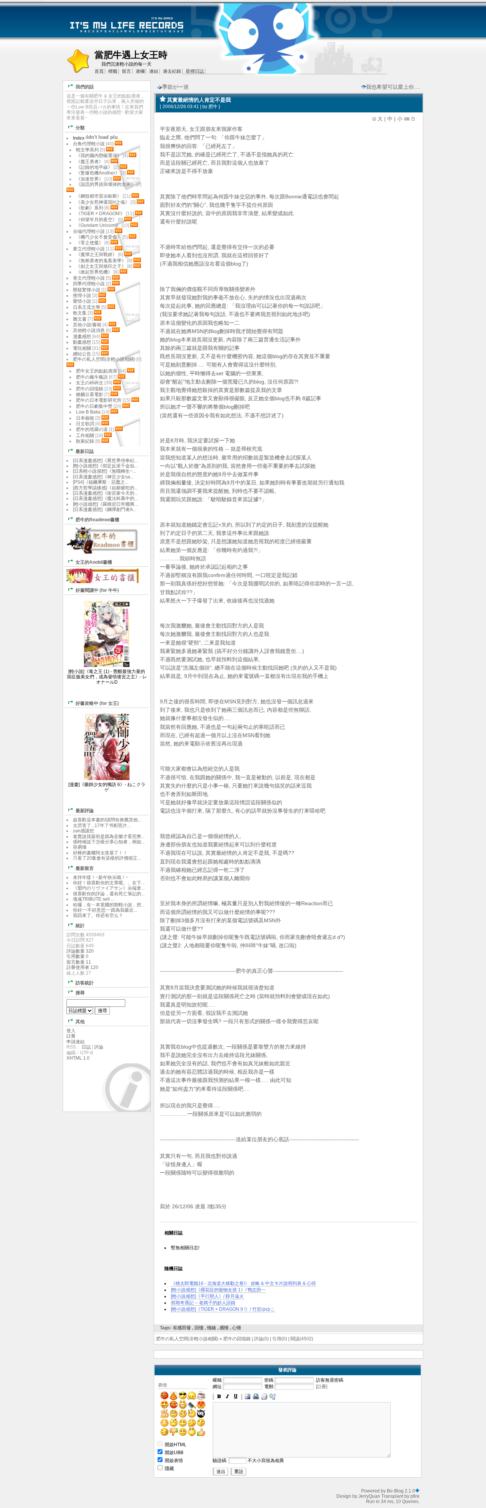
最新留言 (85, 868)
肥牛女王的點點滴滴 (96, 371)
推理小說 (82, 295)
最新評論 (85, 810)
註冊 (71, 1036)
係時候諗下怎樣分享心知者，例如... (109, 841)
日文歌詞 (85, 423)
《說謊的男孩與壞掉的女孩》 (105, 184)
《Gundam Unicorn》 (98, 225)
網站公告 (82, 354)
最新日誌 (85, 451)
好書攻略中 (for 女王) (97, 703)
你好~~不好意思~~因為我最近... (105, 910)
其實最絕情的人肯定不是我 (199, 100)
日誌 (86, 1047)
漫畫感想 (82, 336)
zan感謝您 (83, 830)
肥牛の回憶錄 (237, 1338)
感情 (224, 1327)
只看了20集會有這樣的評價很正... (107, 858)
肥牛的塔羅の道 (92, 429)
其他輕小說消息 (89, 330)
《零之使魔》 (89, 242)
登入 (71, 1030)
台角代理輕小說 (89, 143)
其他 (80, 1021)
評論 (98, 1047)
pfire (415, 1496)
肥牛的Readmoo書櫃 (97, 519)
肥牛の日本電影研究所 (99, 400)
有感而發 (182, 1327)
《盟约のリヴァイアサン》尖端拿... (109, 888)
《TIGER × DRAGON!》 (100, 213)
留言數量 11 (78, 962)
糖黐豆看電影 (89, 394)
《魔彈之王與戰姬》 (96, 254)
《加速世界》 (89, 179)
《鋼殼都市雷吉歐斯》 (99, 196)
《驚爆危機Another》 (98, 173)
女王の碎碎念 (89, 382)
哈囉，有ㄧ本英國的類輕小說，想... (109, 904)
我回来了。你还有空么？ (98, 915)
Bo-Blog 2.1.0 (401, 1491)
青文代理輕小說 (89, 278)
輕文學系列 (87, 150)
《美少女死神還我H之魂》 (102, 202)
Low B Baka (88, 412)
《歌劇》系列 (89, 208)
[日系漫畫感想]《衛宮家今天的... (105, 493)
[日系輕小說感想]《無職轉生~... (104, 471)
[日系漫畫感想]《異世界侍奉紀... (105, 460)
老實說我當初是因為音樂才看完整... (109, 836)
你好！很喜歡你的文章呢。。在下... (109, 882)
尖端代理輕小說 (89, 231)
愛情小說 (82, 301)
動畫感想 (82, 342)
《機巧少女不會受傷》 (99, 237)
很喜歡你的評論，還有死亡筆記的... (109, 893)
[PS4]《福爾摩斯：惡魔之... (100, 482)
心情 (236, 1327)
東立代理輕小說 (89, 249)
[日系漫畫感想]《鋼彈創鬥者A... (104, 509)
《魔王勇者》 (89, 161)
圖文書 (80, 319)
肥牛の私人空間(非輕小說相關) (187, 1338)
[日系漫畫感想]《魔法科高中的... (105, 498)
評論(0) (261, 1338)
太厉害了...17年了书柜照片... (102, 825)
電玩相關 (82, 348)
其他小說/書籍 (87, 324)
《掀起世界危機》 (94, 272)
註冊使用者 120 (82, 967)
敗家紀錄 (85, 441)
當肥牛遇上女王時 (131, 55)
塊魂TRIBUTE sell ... (93, 899)
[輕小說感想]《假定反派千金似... (105, 466)
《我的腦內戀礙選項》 (99, 155)
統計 (80, 925)
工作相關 (85, 435)
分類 (80, 128)
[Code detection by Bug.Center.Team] (417, 1491)
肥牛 (213, 106)
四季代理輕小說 (89, 283)
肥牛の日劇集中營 (95, 406)
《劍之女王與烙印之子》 (101, 266)
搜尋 (80, 992)
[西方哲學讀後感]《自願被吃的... (105, 488)
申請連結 (75, 1041)
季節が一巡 (175, 87)
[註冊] (321, 1386)
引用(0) (279, 1338)
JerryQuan (369, 1496)
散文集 (80, 313)
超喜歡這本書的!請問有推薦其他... (107, 819)
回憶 (199, 1327)
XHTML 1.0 (78, 1058)
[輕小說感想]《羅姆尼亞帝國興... (105, 504)
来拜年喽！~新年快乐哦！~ (100, 877)
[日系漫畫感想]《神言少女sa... (103, 477)
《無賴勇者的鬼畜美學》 (101, 260)
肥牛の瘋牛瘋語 (92, 377)
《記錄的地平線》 (94, 167)
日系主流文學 (86, 307)
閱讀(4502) (301, 1338)
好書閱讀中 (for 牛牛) (97, 590)
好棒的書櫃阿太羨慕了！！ (100, 852)
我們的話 (85, 87)
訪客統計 (85, 983)
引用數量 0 (77, 956)
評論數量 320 (80, 951)
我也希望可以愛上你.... (393, 87)
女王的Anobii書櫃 (94, 562)
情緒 (211, 1327)
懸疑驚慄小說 (86, 289)
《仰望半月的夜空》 (96, 219)
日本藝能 (85, 418)
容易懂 (80, 847)
